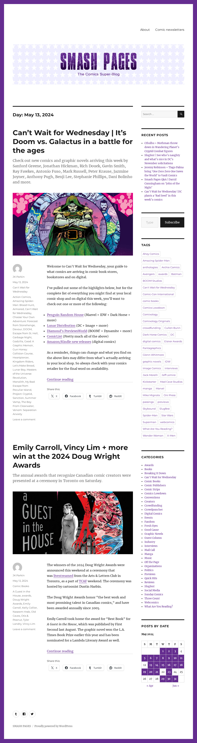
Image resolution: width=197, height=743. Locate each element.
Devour (17, 329)
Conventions (152, 497)
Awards (149, 465)
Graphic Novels (153, 534)
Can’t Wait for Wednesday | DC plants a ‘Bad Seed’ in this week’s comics (163, 195)
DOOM (27, 329)
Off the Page (151, 562)
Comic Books (21, 586)
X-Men (171, 435)
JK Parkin (19, 276)
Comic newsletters (169, 30)
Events (148, 517)
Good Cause (151, 529)
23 (169, 672)
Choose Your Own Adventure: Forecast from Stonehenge (25, 321)
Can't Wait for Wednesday (159, 287)
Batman (176, 274)
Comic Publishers (155, 485)
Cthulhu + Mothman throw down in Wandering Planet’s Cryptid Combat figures (161, 147)
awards (26, 595)
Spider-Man (150, 415)
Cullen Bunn (172, 327)
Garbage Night (22, 337)
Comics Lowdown (154, 307)
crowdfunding (152, 327)
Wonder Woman (153, 435)
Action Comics (22, 296)
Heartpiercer (21, 357)
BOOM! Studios (152, 280)
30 (168, 679)
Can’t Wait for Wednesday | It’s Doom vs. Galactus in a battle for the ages (73, 141)
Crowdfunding (153, 505)
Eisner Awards (173, 341)
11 (181, 658)
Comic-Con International (158, 294)
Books (148, 469)
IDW (167, 361)
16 (169, 665)
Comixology (150, 314)
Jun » (176, 685)
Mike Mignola (151, 395)
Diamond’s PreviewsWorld (67, 331)
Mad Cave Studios (171, 381)
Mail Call (149, 550)
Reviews (149, 582)
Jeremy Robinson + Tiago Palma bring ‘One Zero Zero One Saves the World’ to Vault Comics (164, 171)
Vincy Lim (29, 623)
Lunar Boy (19, 369)
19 (144, 672)
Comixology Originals (156, 321)
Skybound (149, 408)
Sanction (18, 397)
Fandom (149, 521)
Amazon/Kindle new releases (69, 342)
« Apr (150, 685)
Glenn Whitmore (153, 354)
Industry (149, 542)
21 (156, 672)
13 (150, 665)
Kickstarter (149, 381)
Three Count (152, 598)
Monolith (18, 381)
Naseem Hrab (21, 611)
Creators (149, 501)
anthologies (150, 267)
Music (148, 558)
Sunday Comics (153, 594)
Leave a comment (24, 419)
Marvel (160, 388)
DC (172, 334)
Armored (18, 309)
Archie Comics (170, 267)
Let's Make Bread (23, 365)
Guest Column (153, 538)
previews (163, 401)
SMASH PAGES (22, 726)
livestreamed (63, 576)
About (145, 30)
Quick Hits (150, 578)
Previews (149, 574)
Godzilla (18, 341)
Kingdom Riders (23, 361)
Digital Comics (153, 513)
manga (147, 388)
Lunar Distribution (61, 325)
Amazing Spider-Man (156, 260)
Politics (149, 570)
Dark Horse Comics (155, 334)
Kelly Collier (29, 607)
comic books (151, 300)
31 (175, 679)
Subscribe (172, 222)
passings (148, 401)
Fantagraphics (152, 348)
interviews (171, 368)
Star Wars (167, 415)
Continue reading (60, 379)
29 (162, 679)
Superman (149, 422)
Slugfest (164, 408)
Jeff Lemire (169, 374)
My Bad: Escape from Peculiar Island (24, 385)
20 (150, 672)
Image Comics (152, 368)
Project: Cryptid (22, 393)
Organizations (153, 566)
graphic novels (152, 361)
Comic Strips (152, 489)
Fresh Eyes (151, 525)
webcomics (167, 422)
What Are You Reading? (157, 428)
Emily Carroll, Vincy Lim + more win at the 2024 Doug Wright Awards (70, 456)
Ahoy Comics (151, 253)
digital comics (151, 341)
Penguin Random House (65, 315)
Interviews (151, 546)
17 (175, 665)
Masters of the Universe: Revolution (24, 373)
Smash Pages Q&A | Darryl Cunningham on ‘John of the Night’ (162, 183)
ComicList (54, 336)
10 (175, 658)
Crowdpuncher (153, 509)
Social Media (152, 590)
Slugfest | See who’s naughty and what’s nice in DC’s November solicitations (162, 159)
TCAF (83, 581)
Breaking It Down (155, 473)
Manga (148, 554)
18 (181, 665)
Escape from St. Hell (25, 333)
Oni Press (169, 395)
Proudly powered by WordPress (53, 726)
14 (156, 665)
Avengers (148, 274)
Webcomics (151, 602)
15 (163, 665)
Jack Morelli (150, 374)
